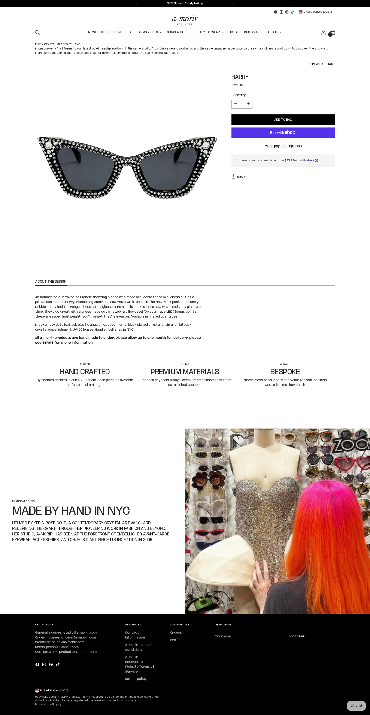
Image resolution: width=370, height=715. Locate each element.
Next (331, 64)
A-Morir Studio (67, 697)
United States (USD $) (318, 12)
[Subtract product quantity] (235, 104)
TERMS (48, 343)
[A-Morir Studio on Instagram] (281, 12)
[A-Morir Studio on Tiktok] (292, 12)
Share (242, 176)
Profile (175, 640)
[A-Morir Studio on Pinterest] (287, 12)
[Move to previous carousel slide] (321, 414)
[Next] (233, 3)
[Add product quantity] (248, 104)
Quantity (238, 95)
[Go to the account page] (323, 32)
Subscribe (297, 636)
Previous (316, 64)
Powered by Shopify (48, 704)
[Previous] (137, 3)
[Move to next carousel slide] (331, 413)
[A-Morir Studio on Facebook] (276, 12)
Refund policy (135, 679)
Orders (176, 632)
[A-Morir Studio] (185, 20)
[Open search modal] (37, 32)
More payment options (283, 146)
